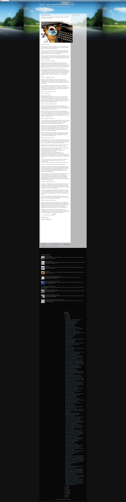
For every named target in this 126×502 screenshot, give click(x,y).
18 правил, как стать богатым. (70, 335)
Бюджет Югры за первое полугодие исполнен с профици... (74, 379)
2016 (66, 313)
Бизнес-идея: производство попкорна (71, 370)
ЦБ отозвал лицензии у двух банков (71, 397)
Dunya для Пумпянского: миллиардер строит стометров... (74, 476)
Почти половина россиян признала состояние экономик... (74, 332)
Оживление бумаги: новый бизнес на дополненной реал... (74, 461)
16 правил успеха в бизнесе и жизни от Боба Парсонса (74, 393)
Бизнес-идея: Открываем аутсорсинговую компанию (73, 406)
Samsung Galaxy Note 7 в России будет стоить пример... (74, 479)
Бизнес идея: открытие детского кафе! (51, 289)
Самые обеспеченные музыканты (70, 484)
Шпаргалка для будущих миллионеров (71, 444)
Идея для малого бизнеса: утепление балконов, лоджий (74, 362)
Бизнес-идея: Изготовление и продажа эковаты (73, 398)
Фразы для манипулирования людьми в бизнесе (73, 424)
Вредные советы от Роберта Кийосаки (71, 462)
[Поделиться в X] (53, 214)
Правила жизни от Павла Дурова (70, 441)
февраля (67, 492)
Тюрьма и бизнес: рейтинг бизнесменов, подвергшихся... (74, 459)
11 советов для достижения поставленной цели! (73, 446)
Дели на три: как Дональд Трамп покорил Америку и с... (74, 470)
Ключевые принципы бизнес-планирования (72, 327)
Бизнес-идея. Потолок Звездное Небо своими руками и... (74, 371)
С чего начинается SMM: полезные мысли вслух (73, 418)
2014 (66, 496)
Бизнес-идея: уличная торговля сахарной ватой (73, 402)
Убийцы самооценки (68, 337)
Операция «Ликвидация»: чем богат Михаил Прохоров (74, 471)
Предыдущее (67, 244)
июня (67, 487)
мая (66, 488)
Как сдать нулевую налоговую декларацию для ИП (53, 276)
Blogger (69, 499)
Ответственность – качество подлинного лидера (73, 319)
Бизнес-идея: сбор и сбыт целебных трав (72, 344)
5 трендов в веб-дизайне (69, 374)
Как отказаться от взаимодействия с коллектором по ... (74, 433)
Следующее (43, 244)
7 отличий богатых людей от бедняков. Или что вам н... (74, 448)
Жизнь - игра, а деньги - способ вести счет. (57, 5)
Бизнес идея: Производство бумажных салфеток (73, 366)
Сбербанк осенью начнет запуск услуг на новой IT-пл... (74, 480)
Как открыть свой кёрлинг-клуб (70, 340)
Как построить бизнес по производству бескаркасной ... (74, 388)
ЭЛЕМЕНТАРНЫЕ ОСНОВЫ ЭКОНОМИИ (72, 414)
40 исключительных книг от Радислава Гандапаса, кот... (74, 437)
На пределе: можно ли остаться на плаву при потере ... (74, 457)
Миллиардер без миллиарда (70, 341)
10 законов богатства (68, 463)
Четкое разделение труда (69, 350)
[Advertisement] (58, 11)
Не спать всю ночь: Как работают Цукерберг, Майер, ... (74, 357)
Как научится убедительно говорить (71, 436)
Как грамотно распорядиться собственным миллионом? (74, 450)
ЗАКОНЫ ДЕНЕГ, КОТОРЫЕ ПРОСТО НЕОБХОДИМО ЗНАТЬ (55, 299)
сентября (67, 317)
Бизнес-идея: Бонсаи (48, 256)
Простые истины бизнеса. (69, 349)
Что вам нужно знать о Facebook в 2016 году (72, 419)
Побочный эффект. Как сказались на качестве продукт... (74, 432)
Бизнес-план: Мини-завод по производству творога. (73, 361)
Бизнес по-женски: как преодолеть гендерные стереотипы (74, 458)
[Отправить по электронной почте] (51, 214)
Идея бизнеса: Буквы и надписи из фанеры (72, 331)
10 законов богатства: (68, 345)
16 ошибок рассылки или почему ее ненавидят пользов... (74, 422)
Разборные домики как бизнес (70, 326)
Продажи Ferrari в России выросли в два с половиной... (74, 472)
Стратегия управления (48, 261)
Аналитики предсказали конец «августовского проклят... (74, 384)
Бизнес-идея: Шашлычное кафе (70, 405)
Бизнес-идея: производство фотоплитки (71, 354)
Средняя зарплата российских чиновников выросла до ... (74, 383)
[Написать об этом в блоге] (52, 214)
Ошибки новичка (68, 411)
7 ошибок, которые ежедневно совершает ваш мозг (73, 427)
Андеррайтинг (47, 266)
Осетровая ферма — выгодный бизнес (71, 387)
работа (52, 215)
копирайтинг (46, 215)
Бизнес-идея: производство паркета (71, 389)
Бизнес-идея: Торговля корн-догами (71, 401)
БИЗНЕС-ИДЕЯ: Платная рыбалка (70, 322)
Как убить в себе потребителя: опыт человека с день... (74, 348)
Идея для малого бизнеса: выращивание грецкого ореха (74, 363)
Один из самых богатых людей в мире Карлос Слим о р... (74, 352)
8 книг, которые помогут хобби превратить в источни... (74, 466)
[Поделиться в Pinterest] (55, 214)
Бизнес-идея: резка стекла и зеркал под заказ (52, 281)
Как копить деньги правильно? (70, 415)
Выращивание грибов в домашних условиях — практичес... (75, 400)
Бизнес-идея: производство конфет (71, 358)
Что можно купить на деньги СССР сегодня (49, 286)
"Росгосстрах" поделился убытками (71, 380)
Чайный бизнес (47, 271)
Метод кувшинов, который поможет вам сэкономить (73, 376)
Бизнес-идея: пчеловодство (69, 392)
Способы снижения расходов (70, 449)
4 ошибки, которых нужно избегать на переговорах (73, 328)
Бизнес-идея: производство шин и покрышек (52, 294)
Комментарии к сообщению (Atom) (52, 246)
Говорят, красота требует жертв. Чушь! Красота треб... (74, 445)
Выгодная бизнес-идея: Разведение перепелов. (73, 375)
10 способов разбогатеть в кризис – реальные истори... (74, 483)
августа (67, 318)
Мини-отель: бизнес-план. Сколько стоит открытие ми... (74, 409)
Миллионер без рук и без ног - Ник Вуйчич (72, 435)
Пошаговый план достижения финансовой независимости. (74, 410)
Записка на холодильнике (69, 428)
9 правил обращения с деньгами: (70, 396)
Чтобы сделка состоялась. (69, 336)
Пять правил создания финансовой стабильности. (73, 367)
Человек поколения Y (68, 454)
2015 (66, 495)
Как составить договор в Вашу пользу (71, 423)
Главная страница (55, 244)
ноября (67, 314)
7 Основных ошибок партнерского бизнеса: (72, 353)
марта (67, 491)
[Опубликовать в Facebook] (54, 214)
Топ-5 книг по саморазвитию (70, 453)
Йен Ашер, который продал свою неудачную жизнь (73, 431)
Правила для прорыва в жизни (70, 467)
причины (49, 215)
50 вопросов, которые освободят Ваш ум (72, 440)
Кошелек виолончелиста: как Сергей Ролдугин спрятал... (74, 475)
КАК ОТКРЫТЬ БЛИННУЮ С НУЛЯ (71, 323)
